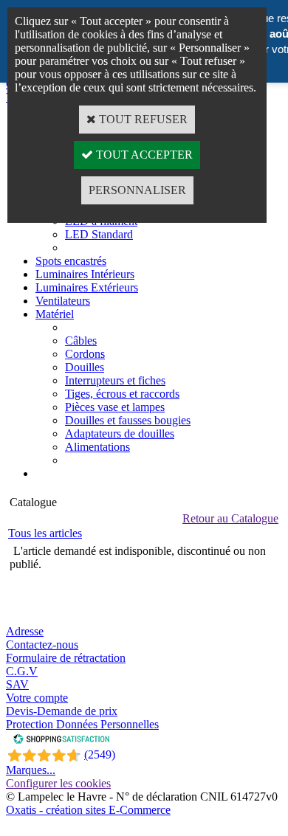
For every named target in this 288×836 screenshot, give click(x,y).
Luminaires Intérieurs (84, 274)
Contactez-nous (42, 644)
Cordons (85, 354)
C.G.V (22, 671)
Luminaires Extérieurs (86, 287)
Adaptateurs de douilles (119, 433)
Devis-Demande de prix (61, 711)
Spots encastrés (70, 261)
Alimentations (97, 447)
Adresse (25, 631)
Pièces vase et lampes (115, 407)
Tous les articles (45, 533)
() (99, 754)
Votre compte (37, 697)
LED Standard (99, 234)
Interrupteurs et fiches (115, 380)
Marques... (30, 770)
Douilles (84, 367)
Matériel (54, 314)
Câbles (81, 340)
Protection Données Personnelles (82, 724)
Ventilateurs (62, 300)
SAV (17, 684)
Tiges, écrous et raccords (122, 393)
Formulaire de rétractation (66, 658)
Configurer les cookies (58, 783)
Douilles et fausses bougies (128, 420)
